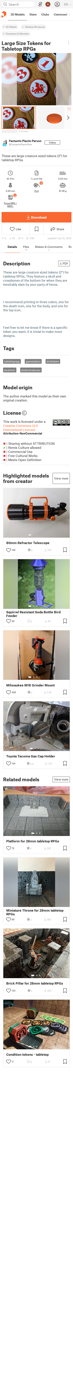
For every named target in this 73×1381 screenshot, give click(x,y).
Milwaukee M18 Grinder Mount (30, 685)
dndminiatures (30, 370)
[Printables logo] (4, 14)
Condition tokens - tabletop (27, 1054)
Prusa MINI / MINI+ (10, 204)
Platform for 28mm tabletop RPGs (32, 841)
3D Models (11, 26)
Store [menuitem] (33, 14)
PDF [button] (65, 263)
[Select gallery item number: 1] (29, 535)
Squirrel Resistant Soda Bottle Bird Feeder (33, 614)
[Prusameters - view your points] (47, 4)
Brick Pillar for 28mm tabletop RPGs (34, 983)
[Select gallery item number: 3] (37, 535)
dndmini (9, 370)
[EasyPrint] (40, 4)
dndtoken (53, 361)
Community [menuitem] (62, 14)
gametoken (33, 361)
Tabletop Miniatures (35, 26)
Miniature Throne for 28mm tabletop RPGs (34, 912)
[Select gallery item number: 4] (40, 535)
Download (39, 217)
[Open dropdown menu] (68, 42)
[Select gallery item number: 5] (42, 535)
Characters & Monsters (17, 33)
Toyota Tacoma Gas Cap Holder (30, 756)
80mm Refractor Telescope (27, 543)
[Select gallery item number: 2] (33, 535)
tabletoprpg (12, 361)
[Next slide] (67, 117)
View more (61, 478)
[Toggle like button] (8, 550)
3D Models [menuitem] (18, 14)
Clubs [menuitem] (45, 14)
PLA (36, 190)
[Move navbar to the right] (69, 14)
